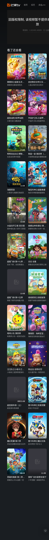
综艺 (33, 5)
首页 (26, 5)
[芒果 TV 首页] (13, 5)
